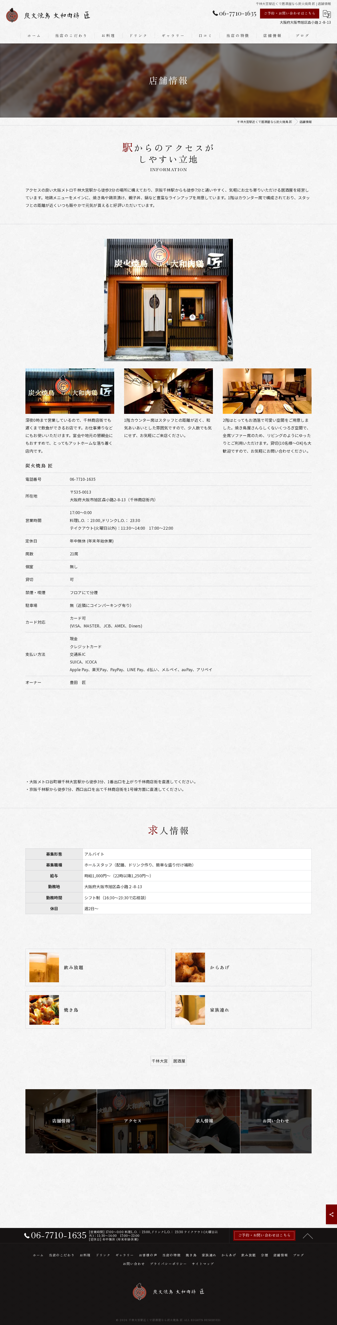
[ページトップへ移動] (308, 1236)
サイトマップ (203, 1263)
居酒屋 (179, 1061)
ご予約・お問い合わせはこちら (290, 13)
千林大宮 (160, 1061)
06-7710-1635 (82, 479)
